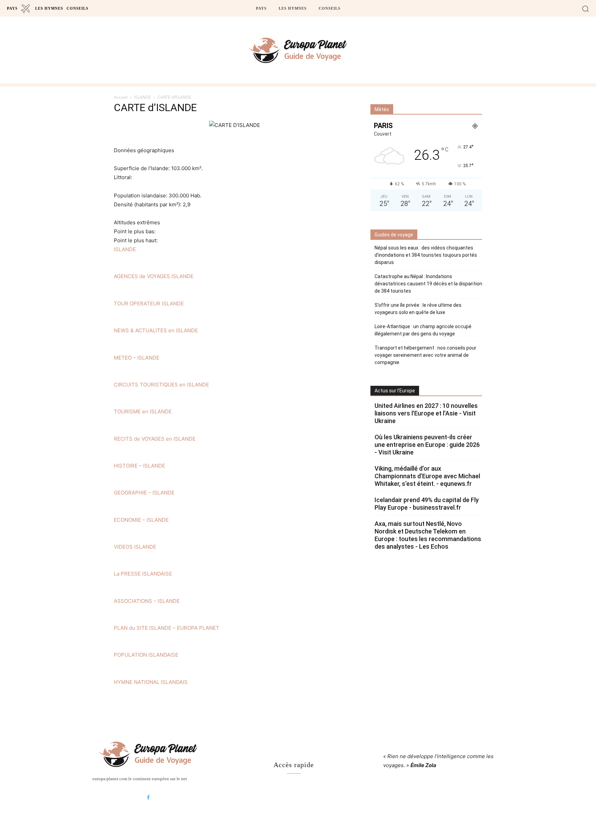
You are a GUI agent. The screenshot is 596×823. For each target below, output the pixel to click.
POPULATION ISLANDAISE (146, 654)
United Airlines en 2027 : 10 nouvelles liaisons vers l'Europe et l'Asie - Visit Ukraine (426, 413)
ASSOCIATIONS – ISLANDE (147, 601)
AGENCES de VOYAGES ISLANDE (153, 276)
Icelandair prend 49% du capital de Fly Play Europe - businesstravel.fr (427, 503)
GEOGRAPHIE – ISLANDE (144, 492)
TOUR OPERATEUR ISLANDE (149, 303)
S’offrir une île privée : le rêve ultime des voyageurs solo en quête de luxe (418, 308)
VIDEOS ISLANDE (135, 546)
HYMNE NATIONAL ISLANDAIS (151, 682)
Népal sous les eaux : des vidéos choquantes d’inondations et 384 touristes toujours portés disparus (426, 255)
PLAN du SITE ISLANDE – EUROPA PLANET (166, 628)
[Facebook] (148, 797)
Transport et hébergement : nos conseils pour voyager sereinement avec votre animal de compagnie (425, 355)
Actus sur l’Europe (395, 390)
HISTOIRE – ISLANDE (139, 465)
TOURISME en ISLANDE (143, 411)
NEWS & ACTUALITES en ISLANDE (156, 330)
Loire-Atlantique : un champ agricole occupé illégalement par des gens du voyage (423, 330)
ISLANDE (142, 97)
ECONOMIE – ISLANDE (141, 520)
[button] (585, 8)
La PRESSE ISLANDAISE (143, 573)
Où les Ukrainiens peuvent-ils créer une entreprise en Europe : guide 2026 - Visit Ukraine (427, 444)
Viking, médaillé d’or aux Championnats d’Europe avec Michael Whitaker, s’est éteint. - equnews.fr (427, 476)
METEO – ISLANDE (136, 357)
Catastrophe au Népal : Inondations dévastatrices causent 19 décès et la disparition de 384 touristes (428, 284)
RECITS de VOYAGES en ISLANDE (155, 438)
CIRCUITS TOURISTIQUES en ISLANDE (161, 384)
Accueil (121, 97)
